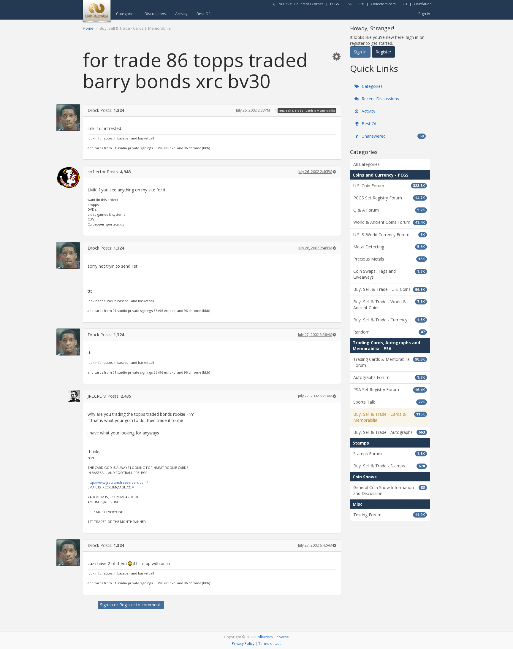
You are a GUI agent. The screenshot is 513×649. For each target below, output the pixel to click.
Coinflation (423, 3)
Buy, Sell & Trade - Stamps (389, 466)
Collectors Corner (308, 3)
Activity (181, 13)
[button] (336, 56)
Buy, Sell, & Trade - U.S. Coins (389, 289)
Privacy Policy (243, 643)
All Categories (366, 164)
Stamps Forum (389, 453)
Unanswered (392, 136)
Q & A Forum (389, 210)
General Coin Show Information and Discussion (389, 490)
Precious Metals (389, 259)
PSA (349, 3)
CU (405, 3)
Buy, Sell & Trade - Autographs (389, 432)
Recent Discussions (379, 98)
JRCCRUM (97, 396)
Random (389, 332)
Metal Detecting (389, 247)
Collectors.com (383, 3)
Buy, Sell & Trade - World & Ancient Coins (389, 304)
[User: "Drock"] (68, 117)
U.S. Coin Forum (389, 185)
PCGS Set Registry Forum (389, 198)
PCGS (334, 3)
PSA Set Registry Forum (389, 389)
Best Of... (205, 13)
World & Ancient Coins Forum (389, 222)
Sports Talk (389, 402)
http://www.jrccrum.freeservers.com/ (118, 482)
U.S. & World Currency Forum (389, 234)
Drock (93, 110)
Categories (126, 13)
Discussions (155, 13)
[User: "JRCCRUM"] (68, 396)
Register (127, 604)
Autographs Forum (389, 377)
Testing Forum (389, 515)
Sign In (424, 13)
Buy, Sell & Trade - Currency (389, 320)
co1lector (97, 171)
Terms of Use (269, 643)
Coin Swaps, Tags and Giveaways (389, 274)
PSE (361, 3)
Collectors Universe (272, 636)
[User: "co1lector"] (68, 177)
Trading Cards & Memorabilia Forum (389, 362)
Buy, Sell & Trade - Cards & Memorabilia (307, 110)
